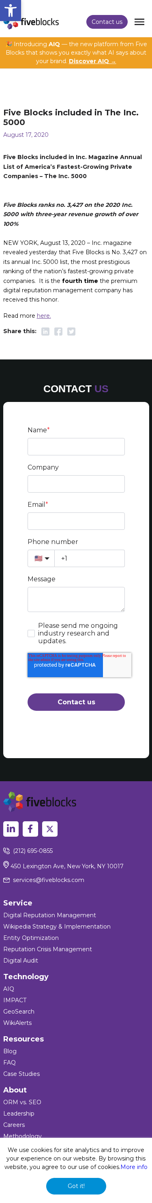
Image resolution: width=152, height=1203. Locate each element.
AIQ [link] (8, 989)
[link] (10, 10)
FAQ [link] (9, 1062)
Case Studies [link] (21, 1074)
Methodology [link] (22, 1136)
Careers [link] (14, 1125)
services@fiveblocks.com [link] (48, 880)
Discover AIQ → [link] (92, 61)
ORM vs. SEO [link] (22, 1102)
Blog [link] (10, 1051)
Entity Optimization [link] (31, 938)
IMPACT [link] (14, 1000)
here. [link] (44, 315)
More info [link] (134, 1167)
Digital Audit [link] (20, 960)
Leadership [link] (18, 1113)
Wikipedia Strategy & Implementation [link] (57, 926)
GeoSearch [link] (18, 1011)
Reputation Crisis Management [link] (47, 949)
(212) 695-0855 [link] (33, 850)
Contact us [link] (107, 22)
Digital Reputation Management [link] (49, 915)
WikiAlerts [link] (17, 1023)
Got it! (76, 1186)
